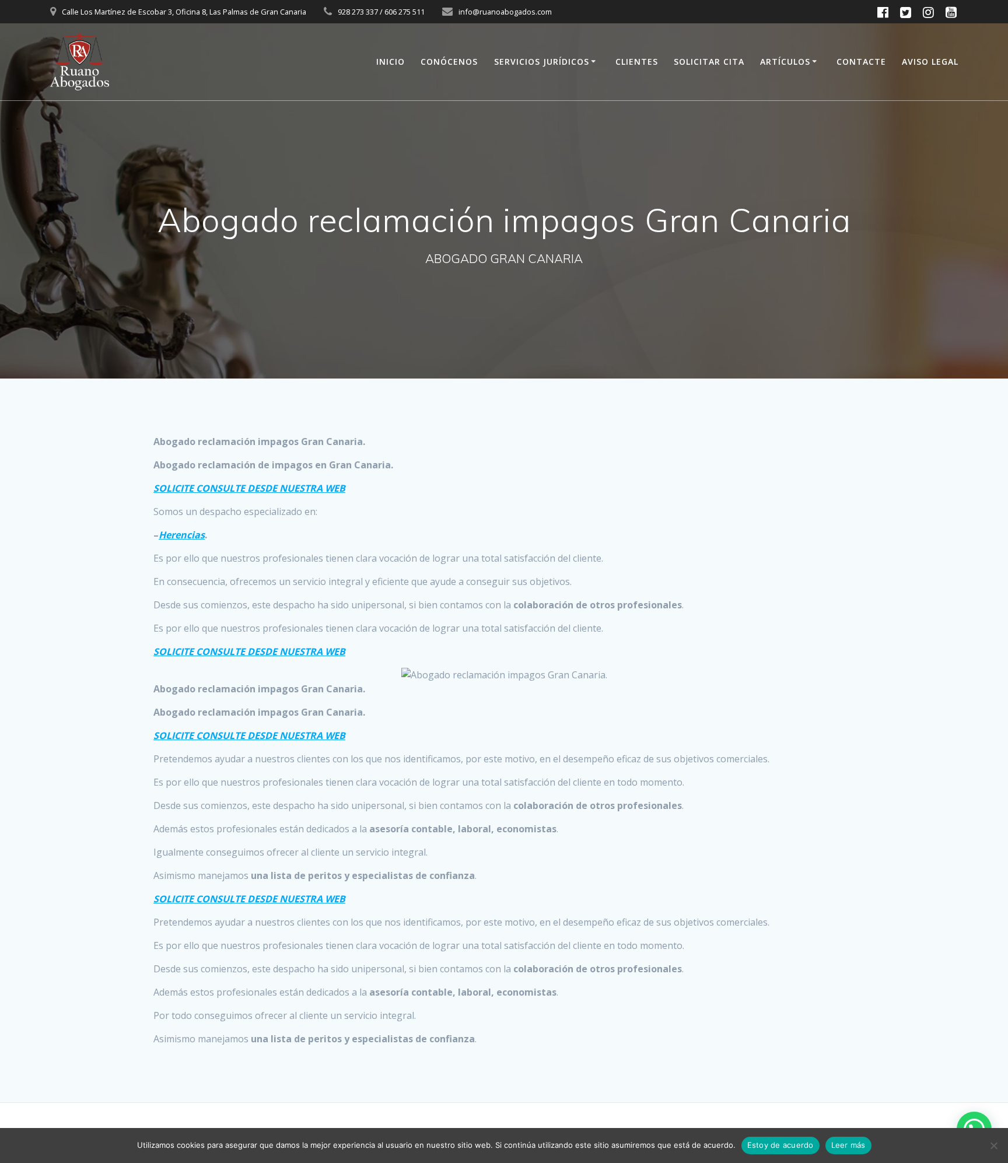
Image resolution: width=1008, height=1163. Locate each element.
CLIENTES (636, 61)
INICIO (390, 61)
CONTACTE (861, 61)
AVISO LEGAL (930, 61)
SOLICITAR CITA (709, 61)
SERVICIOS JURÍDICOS (541, 61)
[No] (993, 1145)
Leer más (848, 1145)
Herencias (182, 534)
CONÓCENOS (449, 61)
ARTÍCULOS (785, 61)
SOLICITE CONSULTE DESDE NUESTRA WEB (249, 488)
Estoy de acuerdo (780, 1145)
